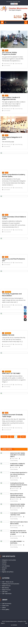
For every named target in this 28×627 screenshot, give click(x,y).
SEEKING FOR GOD (8, 335)
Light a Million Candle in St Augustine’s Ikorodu (11, 98)
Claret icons (5, 605)
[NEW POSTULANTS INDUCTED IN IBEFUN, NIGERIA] (5, 524)
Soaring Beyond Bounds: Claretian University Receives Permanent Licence (18, 484)
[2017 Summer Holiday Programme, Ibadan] (14, 39)
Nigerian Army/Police (7, 572)
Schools (4, 564)
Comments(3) (7, 232)
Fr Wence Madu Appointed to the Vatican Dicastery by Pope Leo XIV (18, 474)
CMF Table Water (6, 593)
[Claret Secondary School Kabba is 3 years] (14, 203)
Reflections (7, 292)
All (3, 50)
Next (23, 437)
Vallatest (14, 625)
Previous (4, 437)
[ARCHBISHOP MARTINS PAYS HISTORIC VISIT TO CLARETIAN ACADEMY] (5, 533)
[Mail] (25, 319)
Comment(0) (7, 65)
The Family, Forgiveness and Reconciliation (12, 295)
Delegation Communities (9, 560)
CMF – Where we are (7, 582)
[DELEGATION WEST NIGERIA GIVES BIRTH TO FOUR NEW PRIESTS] (5, 455)
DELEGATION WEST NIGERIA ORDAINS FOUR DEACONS (17, 505)
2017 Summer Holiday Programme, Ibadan (9, 53)
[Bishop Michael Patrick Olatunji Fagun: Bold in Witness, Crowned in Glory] (5, 496)
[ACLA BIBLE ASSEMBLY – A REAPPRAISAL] (5, 543)
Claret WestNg (14, 460)
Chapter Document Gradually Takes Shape (12, 415)
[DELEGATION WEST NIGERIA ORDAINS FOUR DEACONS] (5, 506)
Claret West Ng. (18, 63)
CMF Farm (5, 591)
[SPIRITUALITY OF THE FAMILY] (14, 360)
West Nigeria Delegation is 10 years (12, 138)
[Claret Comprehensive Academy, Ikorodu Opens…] (14, 161)
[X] (25, 310)
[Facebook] (25, 307)
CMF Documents (6, 603)
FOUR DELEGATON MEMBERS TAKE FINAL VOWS (17, 514)
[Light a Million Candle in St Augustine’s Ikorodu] (14, 82)
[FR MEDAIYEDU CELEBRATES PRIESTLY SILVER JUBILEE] (5, 466)
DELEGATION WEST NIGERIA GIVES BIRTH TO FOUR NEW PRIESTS (17, 454)
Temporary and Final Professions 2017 (13, 260)
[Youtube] (25, 316)
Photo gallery (5, 609)
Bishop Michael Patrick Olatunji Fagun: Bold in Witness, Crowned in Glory (17, 495)
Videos (4, 607)
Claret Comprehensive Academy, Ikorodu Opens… (13, 175)
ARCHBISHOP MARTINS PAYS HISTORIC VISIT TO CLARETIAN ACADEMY (18, 532)
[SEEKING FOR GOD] (14, 322)
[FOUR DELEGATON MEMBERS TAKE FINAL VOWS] (5, 515)
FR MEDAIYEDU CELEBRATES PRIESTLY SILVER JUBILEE (17, 464)
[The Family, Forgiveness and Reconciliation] (14, 279)
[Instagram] (25, 313)
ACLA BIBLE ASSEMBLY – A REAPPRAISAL (17, 542)
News (6, 50)
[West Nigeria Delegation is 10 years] (14, 124)
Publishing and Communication (10, 584)
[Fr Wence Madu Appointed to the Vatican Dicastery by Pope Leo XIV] (5, 475)
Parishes (4, 562)
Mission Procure (6, 586)
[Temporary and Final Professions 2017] (14, 246)
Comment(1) (7, 189)
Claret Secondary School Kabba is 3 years (14, 218)
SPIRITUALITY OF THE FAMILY (11, 373)
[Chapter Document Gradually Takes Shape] (14, 401)
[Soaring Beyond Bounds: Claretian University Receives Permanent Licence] (5, 485)
